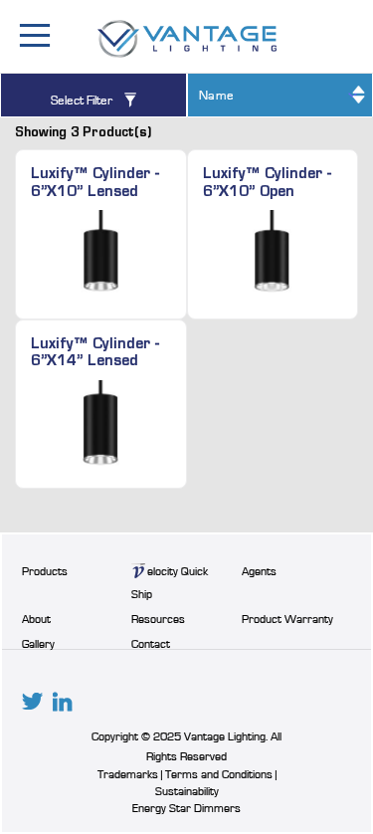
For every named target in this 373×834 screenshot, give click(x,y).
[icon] (32, 702)
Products (45, 571)
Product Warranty (287, 619)
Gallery (38, 644)
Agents (259, 571)
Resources (158, 619)
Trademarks (127, 774)
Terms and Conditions (220, 774)
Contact (150, 644)
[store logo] (187, 39)
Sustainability (187, 791)
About (36, 619)
